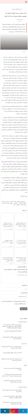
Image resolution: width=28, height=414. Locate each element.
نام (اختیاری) (24, 285)
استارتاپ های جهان (22, 387)
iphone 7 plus (13, 201)
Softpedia (23, 196)
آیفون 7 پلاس (9, 203)
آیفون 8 (17, 204)
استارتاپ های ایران (22, 321)
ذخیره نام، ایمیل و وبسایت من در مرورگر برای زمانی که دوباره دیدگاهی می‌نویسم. (13, 302)
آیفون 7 (15, 203)
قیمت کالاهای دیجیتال (16, 9)
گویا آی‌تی (16, 71)
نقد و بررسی (24, 343)
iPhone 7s (18, 202)
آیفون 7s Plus (23, 204)
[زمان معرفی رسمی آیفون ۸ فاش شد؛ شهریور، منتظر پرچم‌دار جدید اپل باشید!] (14, 41)
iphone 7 (7, 201)
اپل (14, 204)
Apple (3, 201)
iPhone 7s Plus (23, 203)
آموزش (25, 365)
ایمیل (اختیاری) (24, 292)
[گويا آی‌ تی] (14, 2)
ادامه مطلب (11, 31)
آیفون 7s (4, 203)
